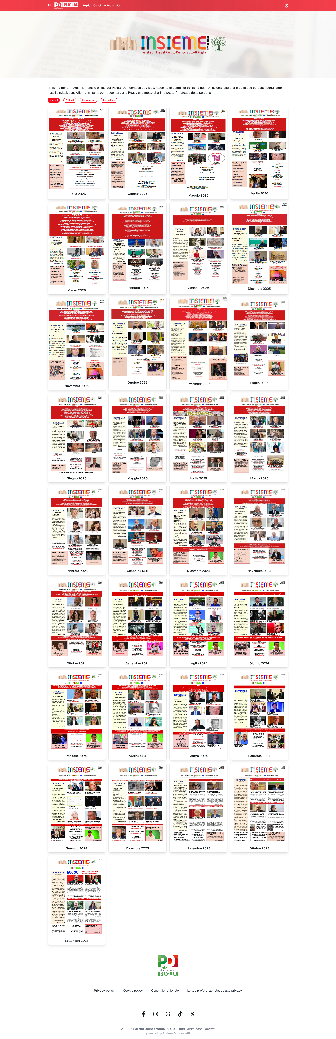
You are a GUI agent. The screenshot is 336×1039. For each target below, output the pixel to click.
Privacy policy (104, 990)
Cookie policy (133, 990)
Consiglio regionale (165, 990)
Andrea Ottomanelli (176, 1033)
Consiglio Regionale (106, 5)
